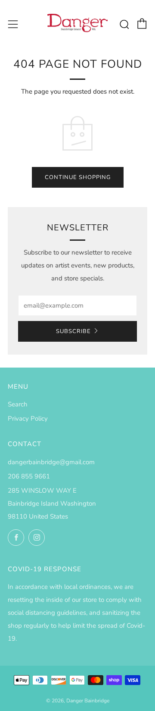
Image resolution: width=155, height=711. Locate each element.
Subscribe (73, 331)
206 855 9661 (29, 476)
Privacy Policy (28, 418)
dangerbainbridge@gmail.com (51, 462)
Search (18, 404)
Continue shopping (78, 177)
